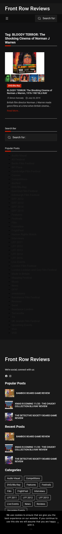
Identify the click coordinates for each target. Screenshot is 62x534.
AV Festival (18, 159)
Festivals (17, 218)
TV (13, 317)
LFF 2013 (17, 250)
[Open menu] (7, 18)
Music (15, 281)
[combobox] (46, 18)
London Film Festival (24, 265)
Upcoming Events (22, 325)
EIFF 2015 (17, 210)
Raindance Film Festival (26, 297)
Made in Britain (21, 273)
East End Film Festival (25, 191)
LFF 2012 (17, 246)
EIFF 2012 (17, 198)
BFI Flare (17, 167)
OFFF (15, 289)
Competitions (19, 179)
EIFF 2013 (17, 202)
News (15, 285)
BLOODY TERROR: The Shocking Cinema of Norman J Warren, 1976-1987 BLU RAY (29, 91)
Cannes (16, 175)
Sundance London (22, 309)
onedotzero (18, 293)
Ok (31, 529)
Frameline (18, 226)
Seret (15, 305)
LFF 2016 (17, 258)
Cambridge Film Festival (26, 171)
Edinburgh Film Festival (25, 195)
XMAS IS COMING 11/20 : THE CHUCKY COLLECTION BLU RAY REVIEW (35, 405)
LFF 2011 (17, 242)
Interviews (18, 238)
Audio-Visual (19, 155)
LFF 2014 (17, 254)
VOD (14, 332)
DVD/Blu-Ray (14, 86)
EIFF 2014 (17, 206)
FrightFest (18, 230)
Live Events (18, 262)
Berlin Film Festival (23, 163)
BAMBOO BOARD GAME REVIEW (33, 393)
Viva (14, 329)
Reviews (16, 301)
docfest (16, 183)
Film (14, 222)
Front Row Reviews (27, 8)
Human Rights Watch (24, 234)
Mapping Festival (22, 277)
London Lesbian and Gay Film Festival (34, 269)
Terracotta (18, 313)
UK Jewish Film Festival (26, 321)
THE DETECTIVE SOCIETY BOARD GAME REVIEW (36, 417)
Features (17, 214)
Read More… (13, 110)
